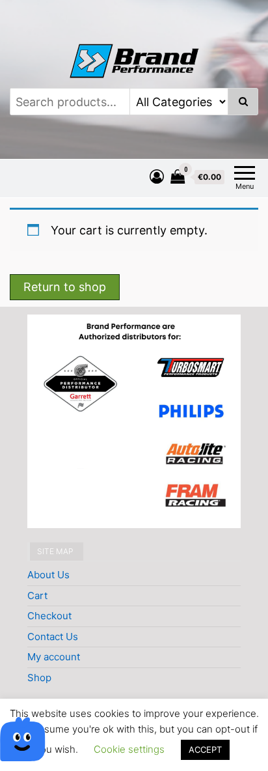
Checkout (49, 616)
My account (53, 657)
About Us (48, 574)
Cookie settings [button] (129, 749)
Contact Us (52, 636)
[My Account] (157, 176)
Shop (39, 677)
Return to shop (64, 287)
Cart (37, 595)
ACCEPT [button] (205, 749)
